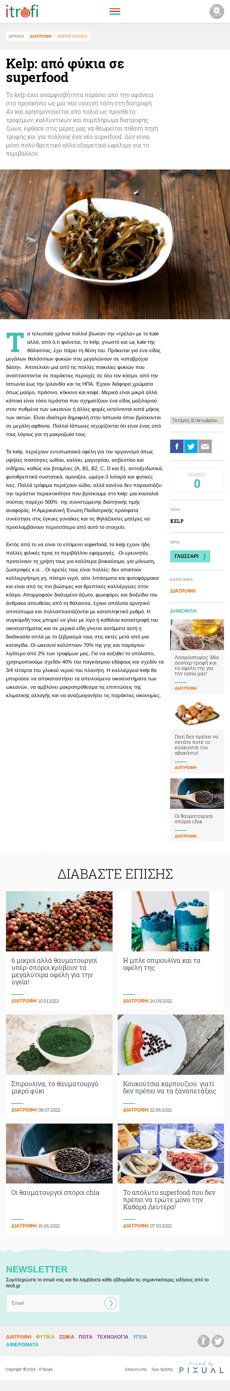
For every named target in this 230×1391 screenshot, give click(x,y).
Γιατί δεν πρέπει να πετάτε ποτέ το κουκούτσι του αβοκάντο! (197, 736)
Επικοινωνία (135, 1369)
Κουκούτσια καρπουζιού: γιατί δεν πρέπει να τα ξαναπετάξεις (171, 1066)
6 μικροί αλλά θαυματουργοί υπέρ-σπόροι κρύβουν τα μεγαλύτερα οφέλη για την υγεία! (59, 950)
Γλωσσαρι (186, 556)
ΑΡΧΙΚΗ (16, 36)
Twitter (191, 446)
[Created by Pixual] (201, 1367)
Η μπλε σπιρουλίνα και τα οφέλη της (171, 950)
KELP (177, 521)
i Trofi (22, 11)
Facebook (177, 446)
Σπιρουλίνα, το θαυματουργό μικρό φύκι (59, 1066)
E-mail (205, 446)
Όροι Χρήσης (162, 1369)
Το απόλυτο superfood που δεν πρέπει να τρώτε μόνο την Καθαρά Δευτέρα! (171, 1179)
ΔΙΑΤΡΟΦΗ (41, 36)
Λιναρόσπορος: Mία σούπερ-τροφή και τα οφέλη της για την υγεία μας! (197, 656)
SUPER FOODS (72, 36)
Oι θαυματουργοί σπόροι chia (197, 810)
